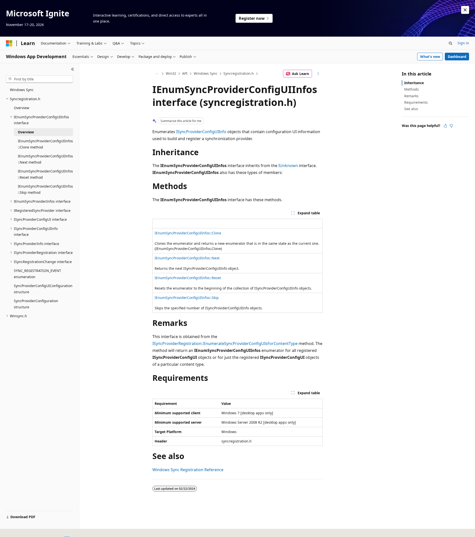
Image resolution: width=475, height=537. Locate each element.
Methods (411, 89)
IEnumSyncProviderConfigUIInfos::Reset (188, 277)
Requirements (416, 102)
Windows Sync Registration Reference (187, 469)
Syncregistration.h (238, 73)
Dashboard (457, 56)
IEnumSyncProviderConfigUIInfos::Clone (188, 233)
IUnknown (288, 165)
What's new (430, 56)
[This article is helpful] (445, 126)
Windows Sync (205, 73)
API (185, 73)
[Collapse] (72, 69)
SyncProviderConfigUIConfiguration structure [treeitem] (43, 288)
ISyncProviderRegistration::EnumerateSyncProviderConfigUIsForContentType (225, 343)
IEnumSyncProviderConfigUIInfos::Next (187, 258)
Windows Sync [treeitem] (22, 89)
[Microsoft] (9, 43)
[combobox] (39, 79)
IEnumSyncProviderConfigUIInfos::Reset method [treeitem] (45, 174)
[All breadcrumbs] (156, 74)
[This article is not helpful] (451, 126)
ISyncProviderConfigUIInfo (201, 131)
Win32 (171, 73)
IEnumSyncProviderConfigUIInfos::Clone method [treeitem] (45, 144)
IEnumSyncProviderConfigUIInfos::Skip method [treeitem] (45, 189)
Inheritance (414, 82)
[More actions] (318, 74)
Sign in (463, 43)
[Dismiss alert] (465, 10)
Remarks (411, 96)
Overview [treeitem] (21, 107)
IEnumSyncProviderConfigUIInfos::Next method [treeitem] (45, 159)
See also (411, 108)
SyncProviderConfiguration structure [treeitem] (36, 303)
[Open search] (450, 43)
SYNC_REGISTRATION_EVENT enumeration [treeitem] (37, 273)
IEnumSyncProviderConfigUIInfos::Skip (187, 297)
